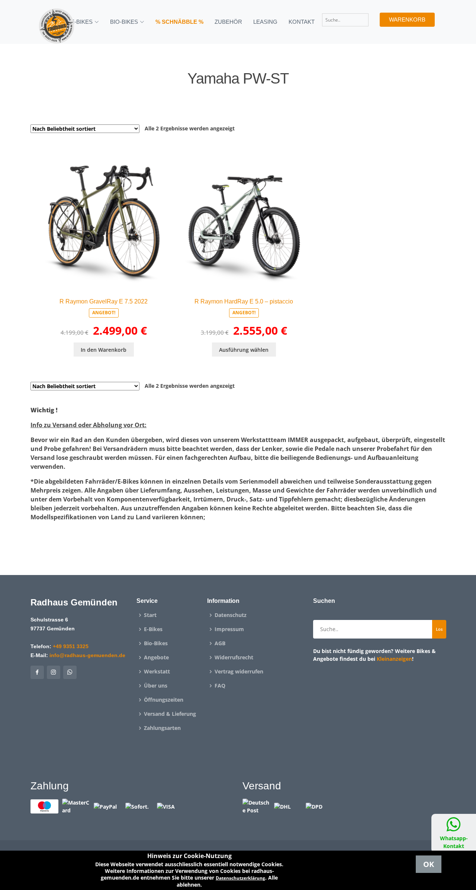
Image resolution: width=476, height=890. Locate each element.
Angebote (156, 657)
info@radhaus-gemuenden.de (87, 655)
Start (150, 615)
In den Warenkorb (103, 349)
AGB (220, 643)
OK (428, 864)
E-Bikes (153, 629)
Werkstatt (157, 671)
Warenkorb (407, 19)
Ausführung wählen (243, 349)
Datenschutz (231, 615)
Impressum (229, 629)
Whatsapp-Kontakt (454, 842)
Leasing (265, 22)
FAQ (220, 685)
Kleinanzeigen (394, 658)
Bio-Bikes (156, 643)
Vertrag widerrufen (239, 671)
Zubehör (228, 22)
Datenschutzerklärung (240, 878)
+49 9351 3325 (71, 646)
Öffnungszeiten (163, 699)
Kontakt (302, 22)
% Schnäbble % (179, 22)
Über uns (155, 685)
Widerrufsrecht (234, 657)
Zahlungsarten (162, 728)
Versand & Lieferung (170, 714)
